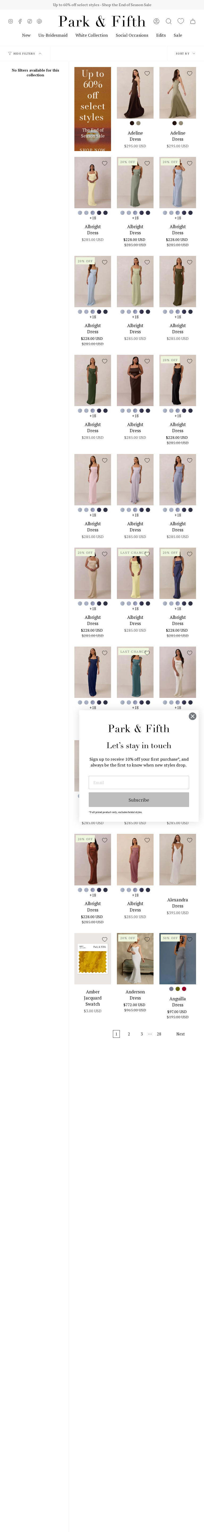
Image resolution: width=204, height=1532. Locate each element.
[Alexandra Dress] (177, 859)
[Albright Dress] (92, 182)
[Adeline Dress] (135, 92)
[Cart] (193, 21)
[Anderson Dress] (135, 958)
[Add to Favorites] (147, 73)
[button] (169, 21)
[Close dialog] (193, 716)
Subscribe (139, 800)
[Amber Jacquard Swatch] (92, 958)
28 (159, 1033)
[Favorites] (181, 21)
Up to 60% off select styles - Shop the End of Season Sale (102, 4)
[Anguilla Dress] (177, 958)
